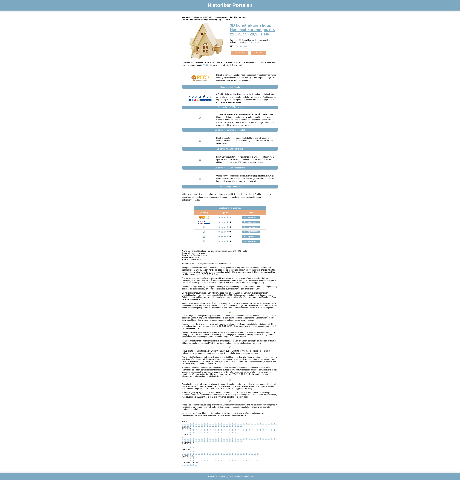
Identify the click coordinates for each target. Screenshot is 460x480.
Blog (226, 476)
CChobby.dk (206, 65)
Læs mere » (240, 53)
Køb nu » (258, 53)
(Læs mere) (254, 42)
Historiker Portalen (230, 5)
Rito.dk (235, 62)
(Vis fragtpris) (241, 46)
